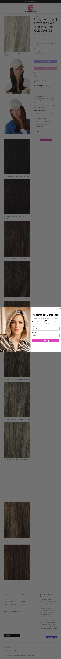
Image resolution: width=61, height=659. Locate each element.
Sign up (46, 340)
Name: (33, 326)
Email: (34, 332)
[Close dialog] (59, 308)
